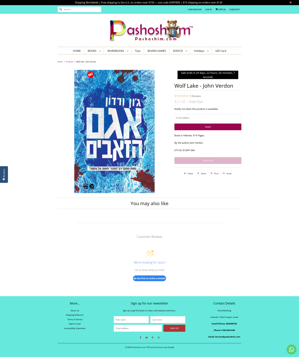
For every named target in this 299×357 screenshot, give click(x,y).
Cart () (222, 9)
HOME (77, 51)
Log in (208, 9)
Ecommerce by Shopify (164, 347)
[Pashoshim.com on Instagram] (159, 338)
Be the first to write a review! (149, 278)
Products (70, 61)
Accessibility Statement (74, 328)
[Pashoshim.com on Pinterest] (153, 338)
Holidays (200, 51)
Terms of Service (74, 319)
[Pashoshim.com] (149, 31)
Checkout (234, 9)
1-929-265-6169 (194, 9)
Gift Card (220, 51)
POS (148, 347)
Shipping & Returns (75, 314)
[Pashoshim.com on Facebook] (140, 338)
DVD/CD (178, 51)
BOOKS (93, 51)
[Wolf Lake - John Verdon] (114, 131)
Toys (138, 51)
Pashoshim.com (139, 347)
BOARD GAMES (157, 51)
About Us (75, 310)
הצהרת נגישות (75, 323)
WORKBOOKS (116, 51)
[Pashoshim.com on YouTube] (147, 338)
